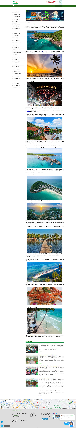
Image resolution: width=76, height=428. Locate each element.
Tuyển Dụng (32, 416)
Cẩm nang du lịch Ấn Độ (15, 83)
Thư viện (32, 414)
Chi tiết (40, 363)
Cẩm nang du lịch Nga (15, 66)
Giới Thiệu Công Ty (33, 413)
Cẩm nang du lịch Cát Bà (15, 30)
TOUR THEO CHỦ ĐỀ (32, 5)
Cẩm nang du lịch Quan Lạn (16, 33)
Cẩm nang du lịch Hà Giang (16, 40)
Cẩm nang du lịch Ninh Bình (16, 88)
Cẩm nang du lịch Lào (15, 59)
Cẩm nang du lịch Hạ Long (16, 31)
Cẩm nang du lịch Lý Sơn (15, 47)
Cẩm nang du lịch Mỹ (15, 54)
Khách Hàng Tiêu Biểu (34, 415)
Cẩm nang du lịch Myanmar (16, 69)
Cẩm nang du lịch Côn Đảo (16, 35)
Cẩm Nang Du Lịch (58, 5)
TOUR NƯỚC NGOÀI (18, 5)
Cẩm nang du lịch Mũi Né (15, 45)
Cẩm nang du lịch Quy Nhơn (16, 19)
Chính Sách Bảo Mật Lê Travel (46, 413)
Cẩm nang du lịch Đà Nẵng (16, 16)
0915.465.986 (50, 2)
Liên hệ (13, 7)
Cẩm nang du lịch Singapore (16, 61)
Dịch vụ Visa (47, 5)
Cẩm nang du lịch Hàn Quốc (16, 50)
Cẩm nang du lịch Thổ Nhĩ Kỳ (16, 78)
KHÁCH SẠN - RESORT (40, 5)
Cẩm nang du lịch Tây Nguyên (16, 42)
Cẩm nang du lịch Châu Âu (16, 68)
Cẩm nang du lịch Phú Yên (16, 14)
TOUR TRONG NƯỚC (25, 5)
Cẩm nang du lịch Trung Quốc (16, 52)
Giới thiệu (52, 5)
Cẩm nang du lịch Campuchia (16, 73)
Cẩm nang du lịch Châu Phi (16, 87)
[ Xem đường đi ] (15, 415)
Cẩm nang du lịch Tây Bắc (16, 85)
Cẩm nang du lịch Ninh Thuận (16, 49)
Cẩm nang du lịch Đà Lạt (15, 23)
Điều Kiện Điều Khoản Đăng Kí (46, 416)
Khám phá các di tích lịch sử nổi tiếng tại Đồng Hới (47, 378)
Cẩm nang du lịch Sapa (15, 38)
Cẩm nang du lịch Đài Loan (16, 57)
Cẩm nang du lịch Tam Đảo (16, 12)
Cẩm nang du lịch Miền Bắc (16, 28)
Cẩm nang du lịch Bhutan (15, 80)
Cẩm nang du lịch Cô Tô (15, 26)
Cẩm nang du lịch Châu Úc (16, 71)
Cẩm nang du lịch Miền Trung (16, 64)
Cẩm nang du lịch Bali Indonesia (16, 76)
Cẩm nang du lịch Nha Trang (16, 21)
